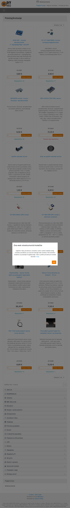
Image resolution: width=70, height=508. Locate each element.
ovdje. (37, 256)
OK (54, 262)
